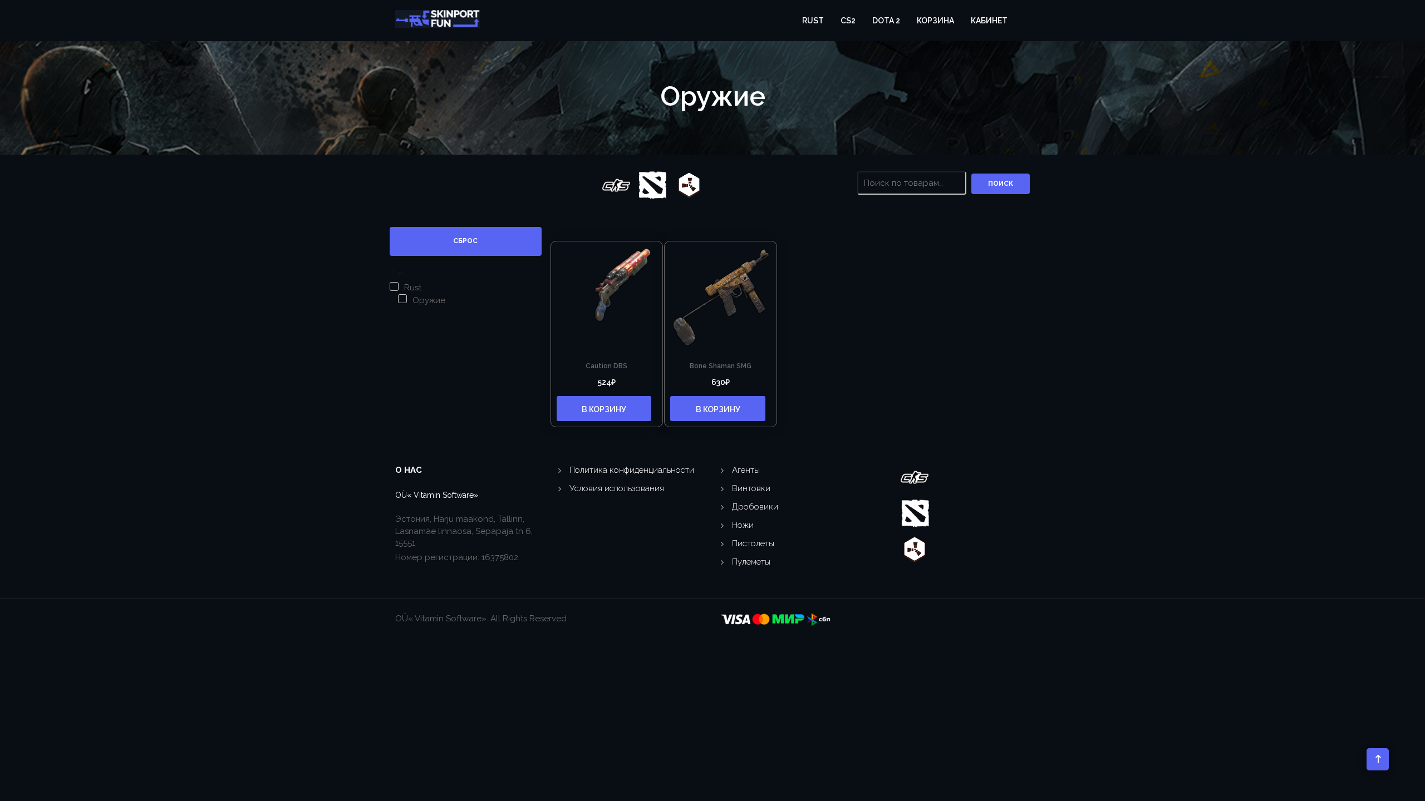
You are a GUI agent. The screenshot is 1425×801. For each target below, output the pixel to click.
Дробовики (755, 507)
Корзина (935, 20)
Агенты (746, 470)
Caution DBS (606, 366)
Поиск (1000, 183)
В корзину (604, 409)
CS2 (848, 20)
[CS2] (616, 185)
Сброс (465, 241)
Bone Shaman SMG (720, 366)
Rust (813, 20)
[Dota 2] (652, 185)
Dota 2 (886, 20)
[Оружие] (402, 298)
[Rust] (689, 185)
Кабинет (989, 20)
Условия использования (616, 488)
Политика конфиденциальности (631, 470)
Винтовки (751, 488)
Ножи (743, 525)
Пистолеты (753, 543)
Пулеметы (751, 562)
